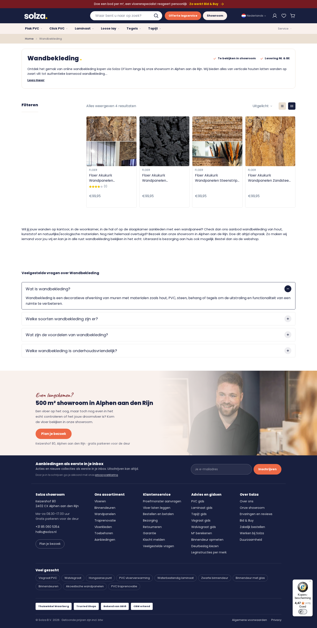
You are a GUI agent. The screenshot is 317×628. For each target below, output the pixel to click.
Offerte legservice (183, 16)
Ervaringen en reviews (256, 514)
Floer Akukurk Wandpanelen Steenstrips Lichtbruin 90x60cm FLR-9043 (217, 178)
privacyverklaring (106, 475)
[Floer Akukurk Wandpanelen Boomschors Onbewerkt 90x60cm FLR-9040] (111, 141)
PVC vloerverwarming (134, 578)
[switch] (302, 611)
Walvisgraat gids (203, 527)
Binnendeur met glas (250, 578)
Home (29, 39)
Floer (93, 170)
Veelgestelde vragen (158, 546)
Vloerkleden (103, 527)
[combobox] (126, 15)
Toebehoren (103, 533)
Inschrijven (267, 469)
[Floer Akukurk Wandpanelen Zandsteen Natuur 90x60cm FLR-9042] (270, 141)
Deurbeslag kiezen (205, 546)
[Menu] (310, 582)
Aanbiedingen (104, 539)
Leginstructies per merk (209, 552)
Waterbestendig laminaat (175, 578)
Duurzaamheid (251, 539)
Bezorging (150, 520)
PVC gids (197, 501)
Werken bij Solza (252, 533)
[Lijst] (282, 106)
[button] (292, 15)
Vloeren (100, 501)
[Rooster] (291, 106)
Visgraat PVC (48, 578)
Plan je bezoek (53, 433)
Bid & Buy (247, 520)
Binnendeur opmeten (207, 539)
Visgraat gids (200, 520)
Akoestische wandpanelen (85, 586)
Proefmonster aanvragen (162, 501)
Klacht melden (154, 539)
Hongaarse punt (100, 578)
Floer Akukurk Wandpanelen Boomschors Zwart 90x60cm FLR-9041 (158, 178)
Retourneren (152, 527)
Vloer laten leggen (156, 508)
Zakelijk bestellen (252, 527)
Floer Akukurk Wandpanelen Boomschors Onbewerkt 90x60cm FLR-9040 (110, 178)
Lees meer (36, 80)
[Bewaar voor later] (283, 15)
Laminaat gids (201, 508)
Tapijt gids (199, 514)
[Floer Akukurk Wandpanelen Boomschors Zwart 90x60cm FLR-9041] (165, 141)
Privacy (276, 620)
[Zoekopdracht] (156, 15)
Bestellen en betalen (158, 514)
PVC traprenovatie (124, 586)
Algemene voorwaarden (249, 620)
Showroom (215, 16)
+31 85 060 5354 (48, 527)
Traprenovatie (105, 520)
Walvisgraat (72, 578)
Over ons (246, 501)
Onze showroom (252, 508)
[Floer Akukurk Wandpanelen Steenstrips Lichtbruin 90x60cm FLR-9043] (217, 141)
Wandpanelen (105, 514)
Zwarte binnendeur (214, 578)
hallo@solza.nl (46, 532)
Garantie (149, 533)
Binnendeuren (104, 508)
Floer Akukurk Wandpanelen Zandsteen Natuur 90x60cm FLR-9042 (269, 178)
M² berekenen (201, 533)
